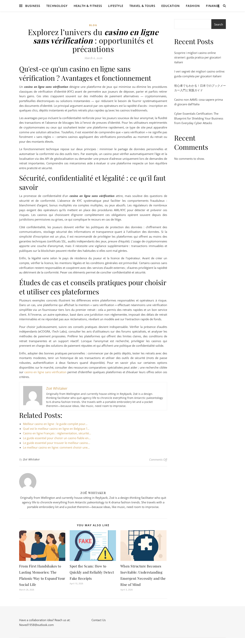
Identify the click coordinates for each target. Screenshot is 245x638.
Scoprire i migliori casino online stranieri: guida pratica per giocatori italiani (197, 57)
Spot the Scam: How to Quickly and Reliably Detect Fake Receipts (92, 572)
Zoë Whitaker (31, 459)
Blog (93, 25)
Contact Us (98, 620)
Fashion (193, 6)
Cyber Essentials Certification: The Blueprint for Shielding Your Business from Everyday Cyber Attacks (198, 118)
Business (32, 6)
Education (170, 6)
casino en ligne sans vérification (45, 372)
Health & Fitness (88, 6)
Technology (57, 6)
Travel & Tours (142, 6)
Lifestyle (115, 6)
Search (218, 24)
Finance (213, 6)
